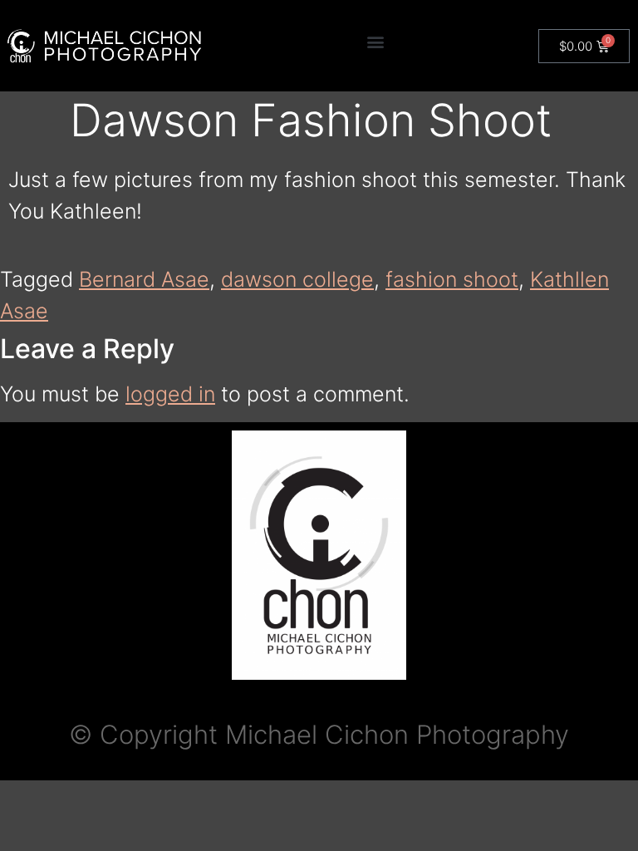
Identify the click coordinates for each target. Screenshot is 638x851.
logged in (170, 393)
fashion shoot (451, 279)
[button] (376, 42)
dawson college (297, 279)
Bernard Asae (144, 279)
